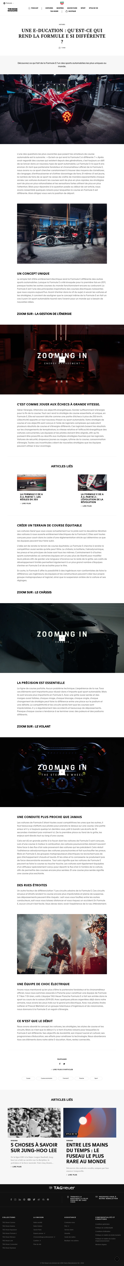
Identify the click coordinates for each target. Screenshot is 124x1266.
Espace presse (38, 1233)
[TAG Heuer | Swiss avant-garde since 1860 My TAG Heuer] (62, 1189)
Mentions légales (101, 1244)
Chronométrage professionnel (43, 1237)
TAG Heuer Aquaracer (9, 1230)
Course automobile (46, 1078)
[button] (62, 360)
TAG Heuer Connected (9, 1244)
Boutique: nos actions (71, 1241)
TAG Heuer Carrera (8, 1222)
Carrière (36, 1241)
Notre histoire (37, 1226)
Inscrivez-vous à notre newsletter (108, 1197)
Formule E (66, 1078)
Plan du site (37, 1244)
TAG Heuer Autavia (8, 1226)
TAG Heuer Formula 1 (9, 1233)
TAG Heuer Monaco (8, 1237)
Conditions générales (102, 1224)
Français (8, 3)
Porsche (81, 1078)
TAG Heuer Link (7, 1241)
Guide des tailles (69, 1237)
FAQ (65, 1226)
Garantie (67, 1233)
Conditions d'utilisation (102, 1231)
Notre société (37, 1222)
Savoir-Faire (37, 1230)
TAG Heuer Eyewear (9, 1248)
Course (28, 1078)
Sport (96, 1078)
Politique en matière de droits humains (108, 1235)
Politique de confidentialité (104, 1228)
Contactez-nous (69, 1222)
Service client (68, 1230)
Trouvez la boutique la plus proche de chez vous (79, 1199)
